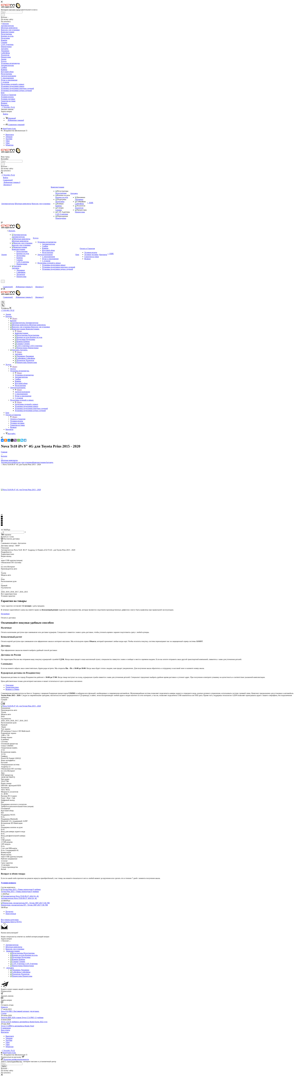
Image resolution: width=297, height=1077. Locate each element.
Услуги (13, 369)
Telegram (9, 137)
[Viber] (15, 440)
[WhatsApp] (18, 440)
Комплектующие (21, 333)
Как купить (5, 1030)
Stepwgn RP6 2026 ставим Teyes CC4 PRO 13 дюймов (22, 1018)
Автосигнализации (22, 392)
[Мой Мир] (8, 440)
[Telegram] (25, 440)
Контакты (5, 1032)
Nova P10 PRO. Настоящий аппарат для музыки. (20, 1011)
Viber (8, 141)
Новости (4, 1007)
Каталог (13, 321)
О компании (6, 1028)
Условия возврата (8, 883)
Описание (10, 685)
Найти (4, 1066)
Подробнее (5, 614)
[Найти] (3, 14)
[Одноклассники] (5, 440)
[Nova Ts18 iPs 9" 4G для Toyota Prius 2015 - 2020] (21, 490)
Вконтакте (10, 135)
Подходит (9, 911)
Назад (15, 318)
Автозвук (18, 354)
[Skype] (21, 440)
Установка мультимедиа (24, 375)
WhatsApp (9, 145)
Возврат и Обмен (12, 689)
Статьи (3, 1013)
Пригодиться (11, 914)
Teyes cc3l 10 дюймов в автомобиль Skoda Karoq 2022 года (24, 1022)
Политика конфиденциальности (16, 1059)
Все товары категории (10, 920)
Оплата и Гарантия (17, 419)
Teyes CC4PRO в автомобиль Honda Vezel (17, 1026)
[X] (12, 440)
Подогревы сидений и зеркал (26, 404)
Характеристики (12, 687)
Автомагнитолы (7, 462)
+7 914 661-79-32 (8, 107)
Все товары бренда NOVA (11, 922)
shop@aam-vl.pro (9, 129)
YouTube (9, 139)
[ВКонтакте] (2, 440)
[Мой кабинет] (2, 284)
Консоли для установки (23, 462)
